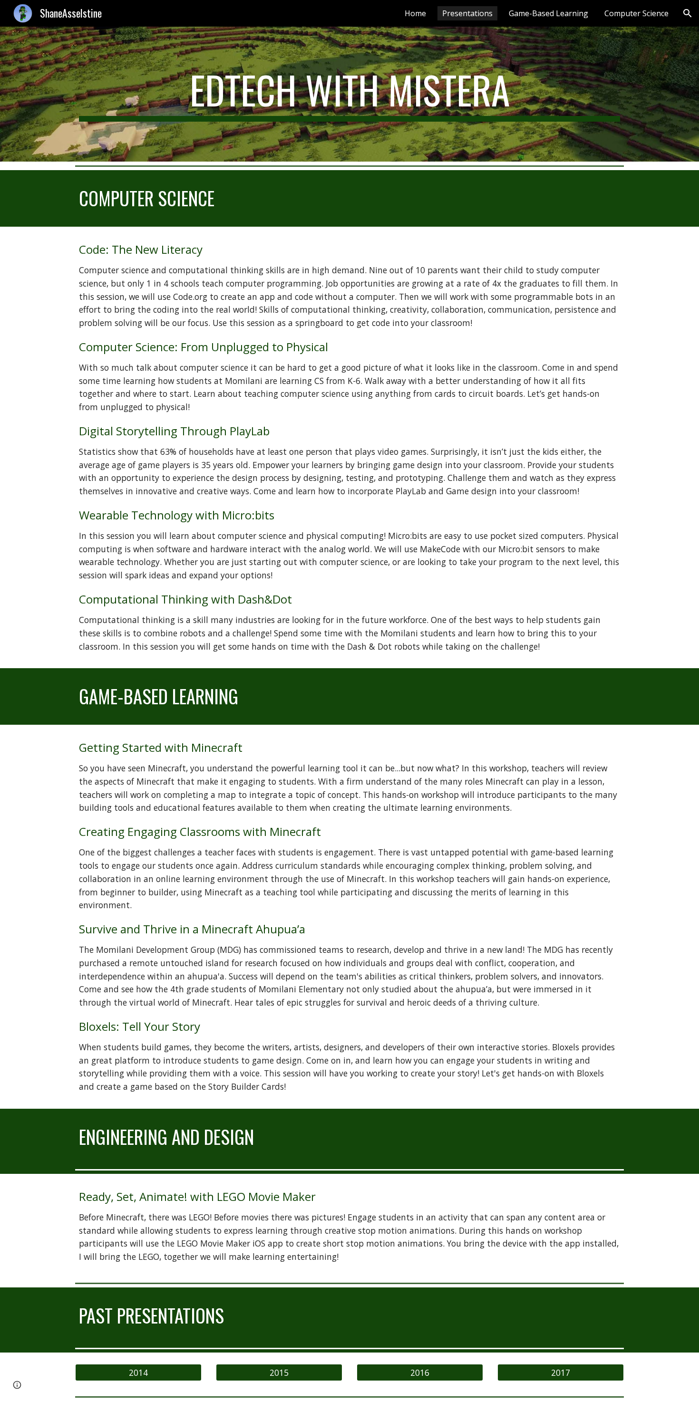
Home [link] (415, 13)
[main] (349, 94)
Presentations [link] (467, 13)
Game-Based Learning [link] (548, 13)
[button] (687, 13)
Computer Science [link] (636, 13)
